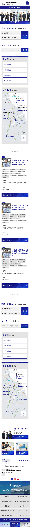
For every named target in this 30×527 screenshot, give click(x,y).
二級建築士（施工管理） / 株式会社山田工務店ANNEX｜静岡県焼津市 (20, 207)
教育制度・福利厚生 (7, 510)
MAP (19, 470)
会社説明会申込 (7, 515)
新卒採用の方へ (7, 501)
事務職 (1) (8, 75)
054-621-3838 (9, 472)
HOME (7, 496)
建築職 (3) (8, 70)
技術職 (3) (8, 64)
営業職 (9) (8, 80)
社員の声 (7, 506)
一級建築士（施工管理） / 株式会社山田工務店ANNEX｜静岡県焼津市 (20, 162)
